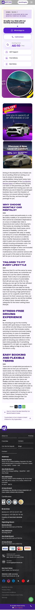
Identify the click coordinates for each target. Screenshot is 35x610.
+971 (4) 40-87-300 (15, 512)
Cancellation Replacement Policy (12, 595)
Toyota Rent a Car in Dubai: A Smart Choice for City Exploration (15, 418)
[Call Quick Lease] (30, 606)
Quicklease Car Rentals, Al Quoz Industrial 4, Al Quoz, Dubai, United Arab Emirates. (16, 491)
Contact (4, 451)
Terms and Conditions (9, 592)
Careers (20, 441)
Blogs (20, 446)
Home (8, 12)
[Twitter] (16, 406)
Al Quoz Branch (7, 488)
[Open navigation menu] (31, 2)
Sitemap (4, 597)
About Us (5, 436)
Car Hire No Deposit (8, 446)
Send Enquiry (23, 2)
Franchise (5, 441)
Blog (14, 12)
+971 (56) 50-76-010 (16, 515)
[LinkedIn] (19, 406)
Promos (30, 436)
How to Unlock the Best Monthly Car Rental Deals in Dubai (18, 412)
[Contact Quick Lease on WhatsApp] (30, 599)
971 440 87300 (19, 557)
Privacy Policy (6, 590)
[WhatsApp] (23, 406)
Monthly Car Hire (7, 587)
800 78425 (10, 557)
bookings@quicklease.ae (14, 563)
